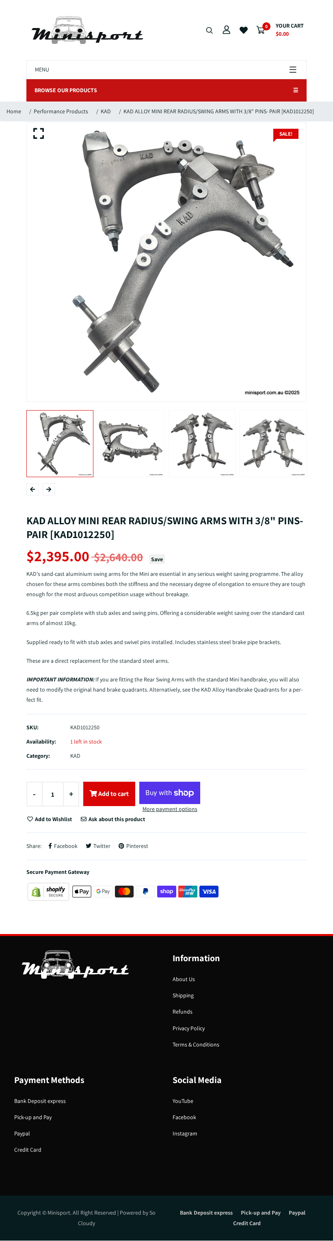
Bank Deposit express (40, 1101)
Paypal (22, 1133)
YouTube (183, 1101)
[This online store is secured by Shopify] (48, 891)
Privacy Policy (189, 1028)
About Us (184, 979)
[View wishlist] (244, 30)
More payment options (170, 809)
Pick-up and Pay (33, 1117)
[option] (166, 262)
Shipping (183, 995)
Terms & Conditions (196, 1044)
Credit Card (27, 1149)
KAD (106, 111)
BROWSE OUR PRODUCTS (166, 90)
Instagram (185, 1133)
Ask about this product (116, 819)
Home (13, 111)
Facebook (184, 1117)
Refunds (182, 1011)
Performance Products (61, 111)
